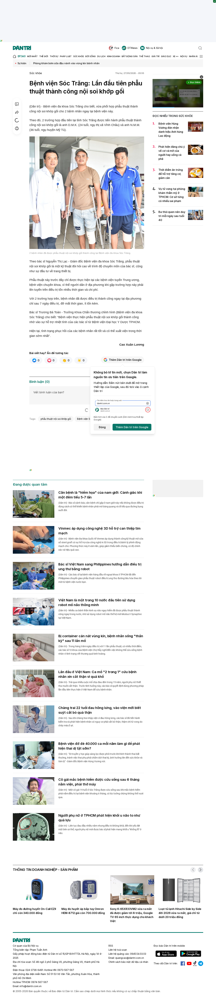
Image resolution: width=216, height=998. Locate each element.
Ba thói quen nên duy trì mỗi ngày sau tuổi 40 (171, 216)
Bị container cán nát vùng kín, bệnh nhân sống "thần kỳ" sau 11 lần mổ (100, 638)
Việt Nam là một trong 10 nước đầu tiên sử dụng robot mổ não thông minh (96, 602)
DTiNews (133, 47)
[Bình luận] (17, 104)
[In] (17, 128)
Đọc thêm (195, 82)
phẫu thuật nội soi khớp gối (56, 418)
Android (190, 954)
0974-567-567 (39, 982)
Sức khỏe (35, 73)
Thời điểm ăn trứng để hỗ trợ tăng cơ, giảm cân (170, 174)
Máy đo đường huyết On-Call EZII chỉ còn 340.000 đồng (34, 911)
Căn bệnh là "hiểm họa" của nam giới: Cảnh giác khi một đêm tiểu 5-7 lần (100, 494)
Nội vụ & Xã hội (154, 47)
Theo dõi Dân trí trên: (166, 963)
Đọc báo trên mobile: (169, 945)
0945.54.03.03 (138, 953)
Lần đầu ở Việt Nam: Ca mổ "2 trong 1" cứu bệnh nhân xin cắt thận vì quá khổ (97, 674)
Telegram (200, 963)
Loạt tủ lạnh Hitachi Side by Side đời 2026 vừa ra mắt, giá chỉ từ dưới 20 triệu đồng (180, 913)
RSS (111, 945)
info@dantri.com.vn (31, 986)
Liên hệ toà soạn (118, 949)
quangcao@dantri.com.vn (129, 957)
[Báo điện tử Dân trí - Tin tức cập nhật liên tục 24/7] (22, 48)
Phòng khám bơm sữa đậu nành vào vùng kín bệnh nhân (66, 63)
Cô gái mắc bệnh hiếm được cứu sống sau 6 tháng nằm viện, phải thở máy (98, 782)
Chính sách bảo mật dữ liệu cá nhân (128, 961)
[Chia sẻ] (17, 112)
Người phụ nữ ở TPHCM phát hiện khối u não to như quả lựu (99, 817)
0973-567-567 (65, 970)
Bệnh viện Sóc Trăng (88, 418)
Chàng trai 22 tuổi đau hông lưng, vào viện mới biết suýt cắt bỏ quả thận (99, 710)
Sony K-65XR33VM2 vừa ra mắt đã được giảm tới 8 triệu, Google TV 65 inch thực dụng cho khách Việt (131, 915)
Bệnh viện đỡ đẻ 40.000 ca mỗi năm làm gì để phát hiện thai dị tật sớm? (99, 746)
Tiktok (195, 963)
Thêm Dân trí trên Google (125, 359)
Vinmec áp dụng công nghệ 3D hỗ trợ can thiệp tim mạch (99, 530)
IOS (166, 954)
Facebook (182, 963)
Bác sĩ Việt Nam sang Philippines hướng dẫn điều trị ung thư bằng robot (99, 566)
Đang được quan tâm (30, 484)
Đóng (102, 427)
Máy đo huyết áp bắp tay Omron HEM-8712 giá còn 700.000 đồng (83, 911)
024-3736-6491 (34, 970)
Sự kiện (22, 63)
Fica (117, 47)
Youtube (189, 963)
